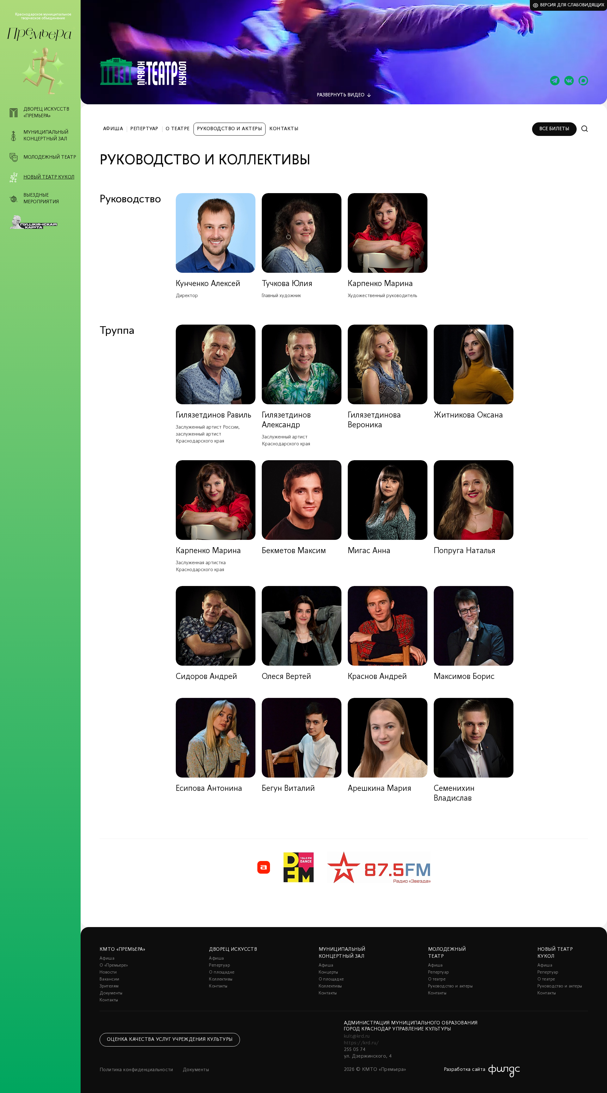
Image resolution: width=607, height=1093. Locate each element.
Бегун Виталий (288, 789)
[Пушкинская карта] (43, 222)
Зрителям (109, 986)
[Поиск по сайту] (584, 128)
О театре (178, 128)
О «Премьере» (114, 965)
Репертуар (144, 128)
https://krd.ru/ (361, 1043)
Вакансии (109, 979)
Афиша (113, 128)
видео (341, 95)
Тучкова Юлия (287, 284)
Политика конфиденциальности (136, 1069)
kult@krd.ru (357, 1036)
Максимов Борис (464, 677)
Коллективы (220, 979)
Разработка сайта (465, 1069)
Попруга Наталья (464, 551)
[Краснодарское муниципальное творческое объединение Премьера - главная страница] (39, 34)
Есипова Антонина (209, 789)
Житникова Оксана (468, 415)
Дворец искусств (233, 949)
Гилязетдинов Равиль (213, 415)
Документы (111, 993)
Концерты (328, 972)
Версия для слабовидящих (572, 5)
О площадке (221, 972)
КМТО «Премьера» (122, 949)
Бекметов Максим (294, 551)
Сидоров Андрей (206, 677)
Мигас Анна (369, 551)
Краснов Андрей (377, 677)
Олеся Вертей (286, 677)
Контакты (283, 128)
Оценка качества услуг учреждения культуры (170, 1039)
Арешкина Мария (379, 789)
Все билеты (554, 128)
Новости (108, 972)
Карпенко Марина (380, 284)
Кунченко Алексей (208, 284)
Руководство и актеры (229, 128)
